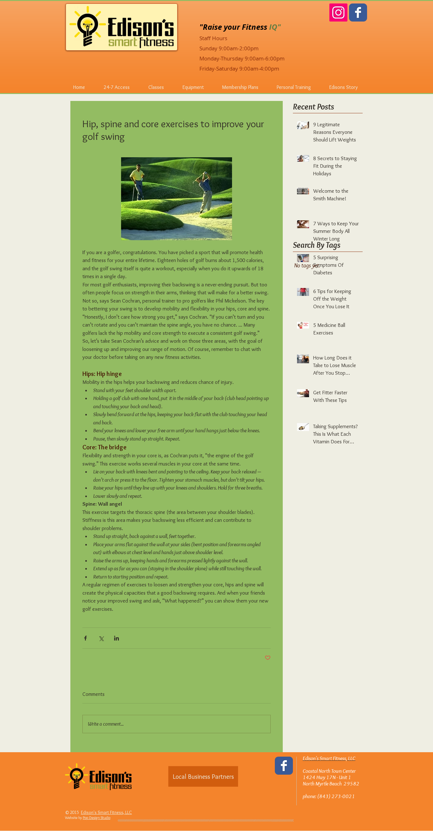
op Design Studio (97, 817)
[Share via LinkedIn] (116, 638)
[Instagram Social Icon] (338, 12)
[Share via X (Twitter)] (101, 638)
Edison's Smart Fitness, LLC (106, 812)
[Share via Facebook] (85, 638)
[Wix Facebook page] (358, 12)
